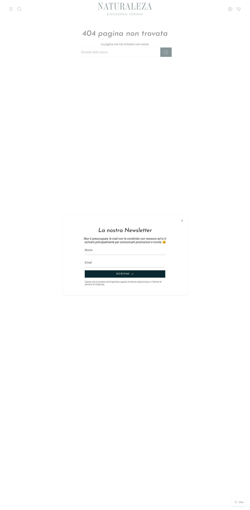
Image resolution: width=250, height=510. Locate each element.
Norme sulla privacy (139, 282)
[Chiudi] (182, 220)
